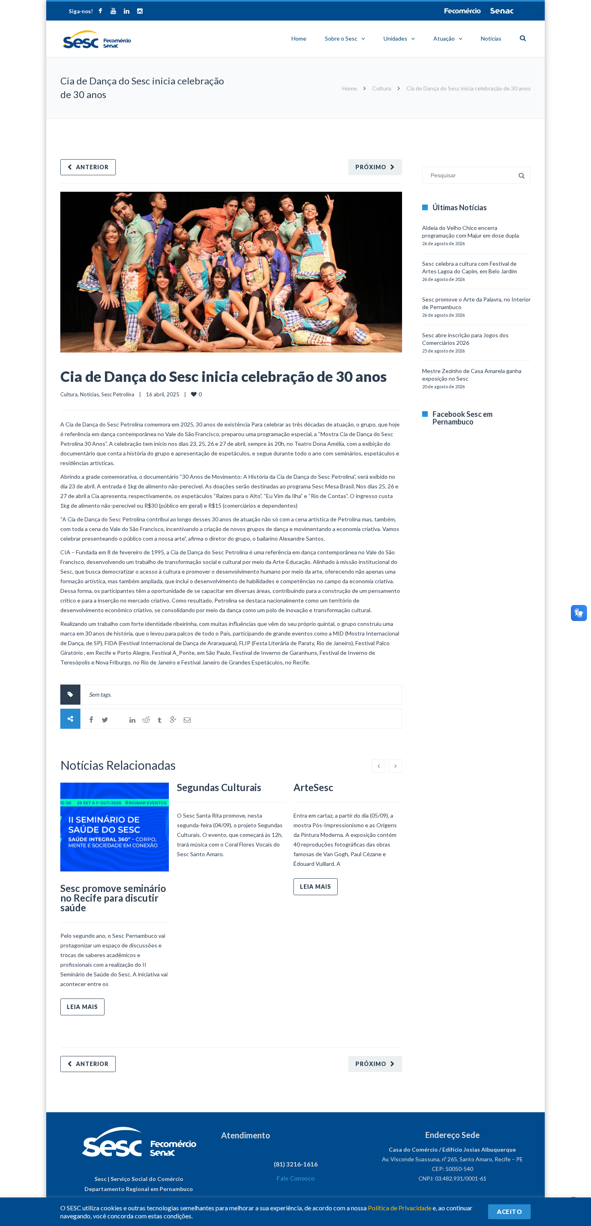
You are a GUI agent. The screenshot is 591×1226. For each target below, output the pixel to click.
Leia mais (82, 1006)
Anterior (92, 167)
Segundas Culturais (219, 787)
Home (298, 38)
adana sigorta (463, 122)
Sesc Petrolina (117, 394)
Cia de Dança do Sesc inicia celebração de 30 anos (223, 376)
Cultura (381, 88)
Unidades (395, 38)
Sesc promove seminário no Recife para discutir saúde (113, 897)
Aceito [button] (509, 1211)
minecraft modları (423, 122)
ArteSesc (313, 787)
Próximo (370, 167)
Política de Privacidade (399, 1208)
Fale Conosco (295, 1178)
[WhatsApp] (118, 720)
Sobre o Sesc (341, 38)
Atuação (444, 38)
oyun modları (497, 122)
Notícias (491, 38)
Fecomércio (462, 11)
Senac (502, 11)
